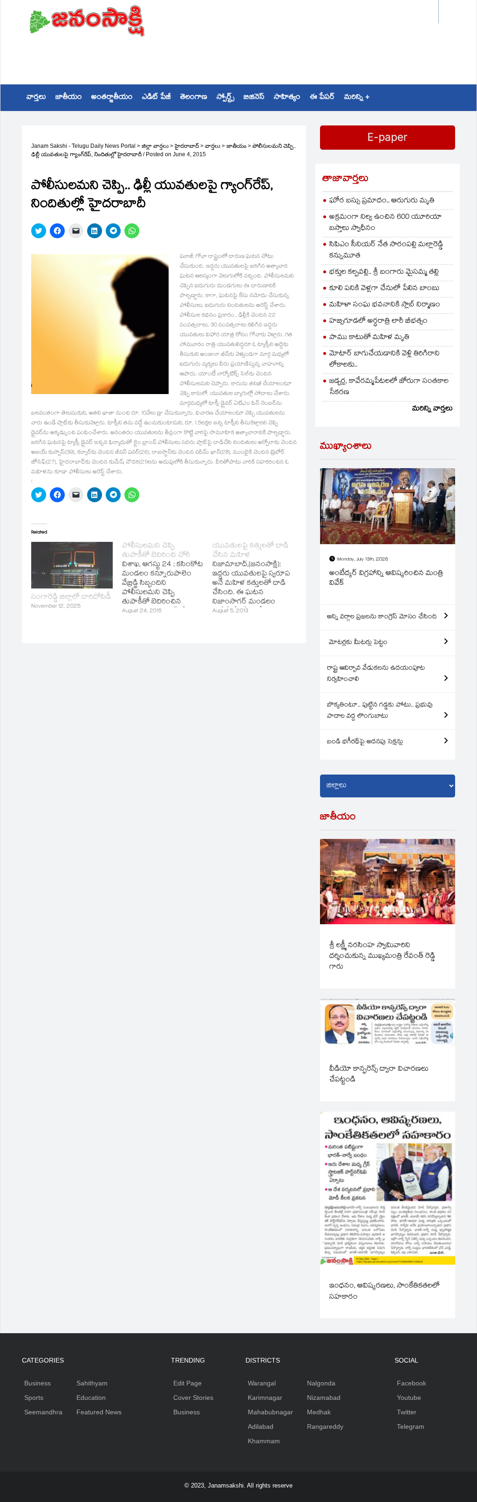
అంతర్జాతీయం (112, 97)
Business (37, 1383)
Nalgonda (321, 1383)
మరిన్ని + (356, 97)
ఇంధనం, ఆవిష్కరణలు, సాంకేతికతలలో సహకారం (384, 1291)
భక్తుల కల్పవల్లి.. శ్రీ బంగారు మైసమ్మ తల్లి (384, 272)
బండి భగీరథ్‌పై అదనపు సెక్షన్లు (365, 742)
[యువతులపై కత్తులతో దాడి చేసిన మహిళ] (257, 579)
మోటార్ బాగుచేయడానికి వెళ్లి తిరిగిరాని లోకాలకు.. (384, 360)
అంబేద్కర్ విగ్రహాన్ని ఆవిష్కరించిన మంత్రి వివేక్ (386, 579)
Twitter (406, 1412)
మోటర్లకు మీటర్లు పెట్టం (357, 643)
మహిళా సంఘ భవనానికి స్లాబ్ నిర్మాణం (384, 305)
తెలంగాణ (193, 97)
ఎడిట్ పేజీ (156, 97)
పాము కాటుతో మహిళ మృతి (369, 338)
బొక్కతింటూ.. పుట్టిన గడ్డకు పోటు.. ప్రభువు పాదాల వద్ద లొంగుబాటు (380, 711)
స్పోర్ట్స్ (225, 97)
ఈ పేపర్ (322, 97)
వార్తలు (36, 97)
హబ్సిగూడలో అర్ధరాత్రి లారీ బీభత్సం (378, 321)
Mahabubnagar (270, 1412)
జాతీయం (68, 97)
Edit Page (187, 1383)
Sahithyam (92, 1383)
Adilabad (260, 1426)
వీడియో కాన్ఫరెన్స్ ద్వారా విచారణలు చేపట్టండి (379, 1075)
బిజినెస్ (254, 97)
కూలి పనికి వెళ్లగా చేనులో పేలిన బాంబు (384, 289)
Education (91, 1397)
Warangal (262, 1383)
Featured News (99, 1412)
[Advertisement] (239, 54)
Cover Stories (193, 1397)
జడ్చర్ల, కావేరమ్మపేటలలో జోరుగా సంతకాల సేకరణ (389, 387)
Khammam (264, 1441)
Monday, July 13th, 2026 (362, 560)
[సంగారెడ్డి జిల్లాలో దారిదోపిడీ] (72, 565)
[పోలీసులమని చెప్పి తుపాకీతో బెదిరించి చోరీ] (167, 579)
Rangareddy (325, 1426)
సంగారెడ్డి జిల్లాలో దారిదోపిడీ (71, 597)
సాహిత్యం (287, 97)
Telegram (410, 1426)
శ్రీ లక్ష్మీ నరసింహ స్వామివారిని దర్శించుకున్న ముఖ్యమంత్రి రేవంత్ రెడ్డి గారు (382, 957)
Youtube (409, 1397)
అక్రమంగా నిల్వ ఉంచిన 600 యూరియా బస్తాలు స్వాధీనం (385, 223)
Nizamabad (324, 1397)
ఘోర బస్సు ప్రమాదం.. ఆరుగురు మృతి (382, 201)
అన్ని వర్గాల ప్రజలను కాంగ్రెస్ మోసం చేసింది (382, 617)
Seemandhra (43, 1412)
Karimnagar (265, 1397)
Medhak (319, 1412)
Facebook (411, 1383)
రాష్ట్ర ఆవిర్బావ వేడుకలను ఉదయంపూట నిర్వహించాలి (376, 674)
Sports (33, 1397)
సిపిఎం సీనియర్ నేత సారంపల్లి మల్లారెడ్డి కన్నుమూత (386, 251)
